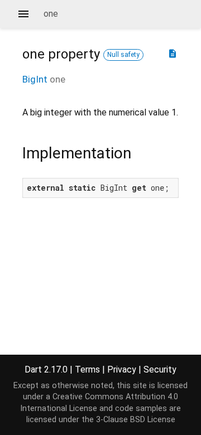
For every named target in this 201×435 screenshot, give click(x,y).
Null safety (123, 55)
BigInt (34, 79)
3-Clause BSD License (135, 419)
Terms (87, 369)
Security (159, 369)
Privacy (121, 369)
